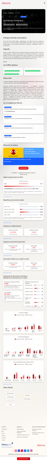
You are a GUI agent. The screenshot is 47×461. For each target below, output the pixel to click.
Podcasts (3, 435)
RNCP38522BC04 (8, 135)
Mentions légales (20, 429)
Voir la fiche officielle (30, 151)
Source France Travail (7, 196)
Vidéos (3, 433)
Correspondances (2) (10, 111)
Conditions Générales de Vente (23, 434)
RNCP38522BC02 (8, 116)
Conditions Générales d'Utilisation (21, 432)
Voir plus (5, 61)
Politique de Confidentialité (22, 437)
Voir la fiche (8, 161)
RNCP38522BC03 (8, 126)
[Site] (16, 451)
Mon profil (4, 437)
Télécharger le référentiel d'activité (31, 153)
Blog (2, 431)
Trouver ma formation (23, 458)
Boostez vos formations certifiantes (36, 430)
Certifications (4, 429)
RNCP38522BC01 (8, 107)
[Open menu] (44, 3)
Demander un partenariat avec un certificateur (38, 433)
